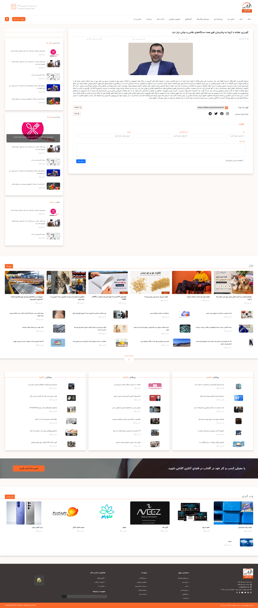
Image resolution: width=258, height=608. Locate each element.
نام (244, 132)
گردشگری (188, 19)
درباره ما (149, 19)
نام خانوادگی (183, 132)
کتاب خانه (160, 19)
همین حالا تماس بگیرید (28, 468)
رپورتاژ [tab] (8, 266)
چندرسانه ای (218, 19)
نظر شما (242, 141)
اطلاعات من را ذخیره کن (234, 160)
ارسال (64, 596)
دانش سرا (231, 19)
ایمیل (129, 132)
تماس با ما (137, 19)
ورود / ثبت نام (19, 19)
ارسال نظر (81, 161)
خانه (249, 19)
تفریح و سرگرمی (174, 19)
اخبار (241, 19)
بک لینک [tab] (9, 496)
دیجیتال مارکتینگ (203, 19)
